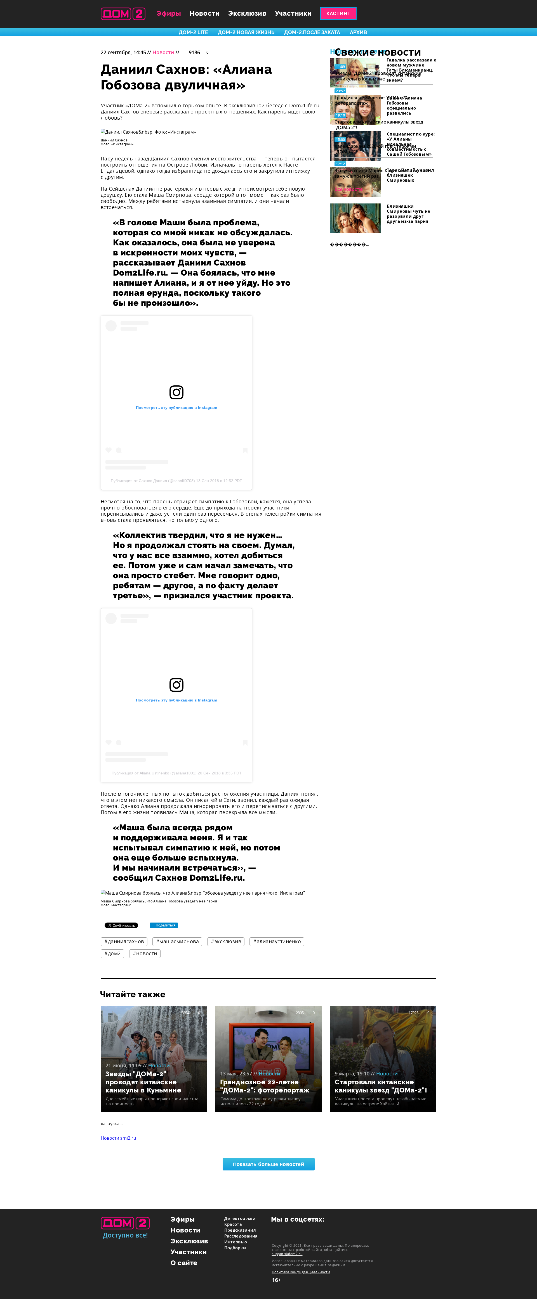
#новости (145, 953)
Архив (358, 32)
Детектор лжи (240, 1218)
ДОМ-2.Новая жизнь (246, 32)
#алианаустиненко (277, 941)
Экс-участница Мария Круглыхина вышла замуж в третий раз (382, 173)
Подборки (235, 1247)
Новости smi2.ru (118, 1138)
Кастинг (338, 13)
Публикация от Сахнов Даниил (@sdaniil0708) (153, 480)
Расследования (241, 1236)
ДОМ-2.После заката (312, 32)
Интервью (235, 1242)
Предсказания (240, 1230)
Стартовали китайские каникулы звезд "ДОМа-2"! (379, 124)
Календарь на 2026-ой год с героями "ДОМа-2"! (375, 149)
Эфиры (169, 13)
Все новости (348, 189)
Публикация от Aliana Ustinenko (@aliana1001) (154, 773)
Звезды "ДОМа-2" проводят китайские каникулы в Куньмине (378, 76)
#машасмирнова (177, 941)
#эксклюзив (226, 941)
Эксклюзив (247, 13)
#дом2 (112, 953)
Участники (293, 13)
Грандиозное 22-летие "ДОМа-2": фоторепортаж (371, 100)
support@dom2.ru (287, 1253)
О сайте (184, 1263)
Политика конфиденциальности (301, 1272)
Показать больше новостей (268, 1164)
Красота (233, 1224)
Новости (205, 13)
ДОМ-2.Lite (193, 32)
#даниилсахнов (124, 941)
